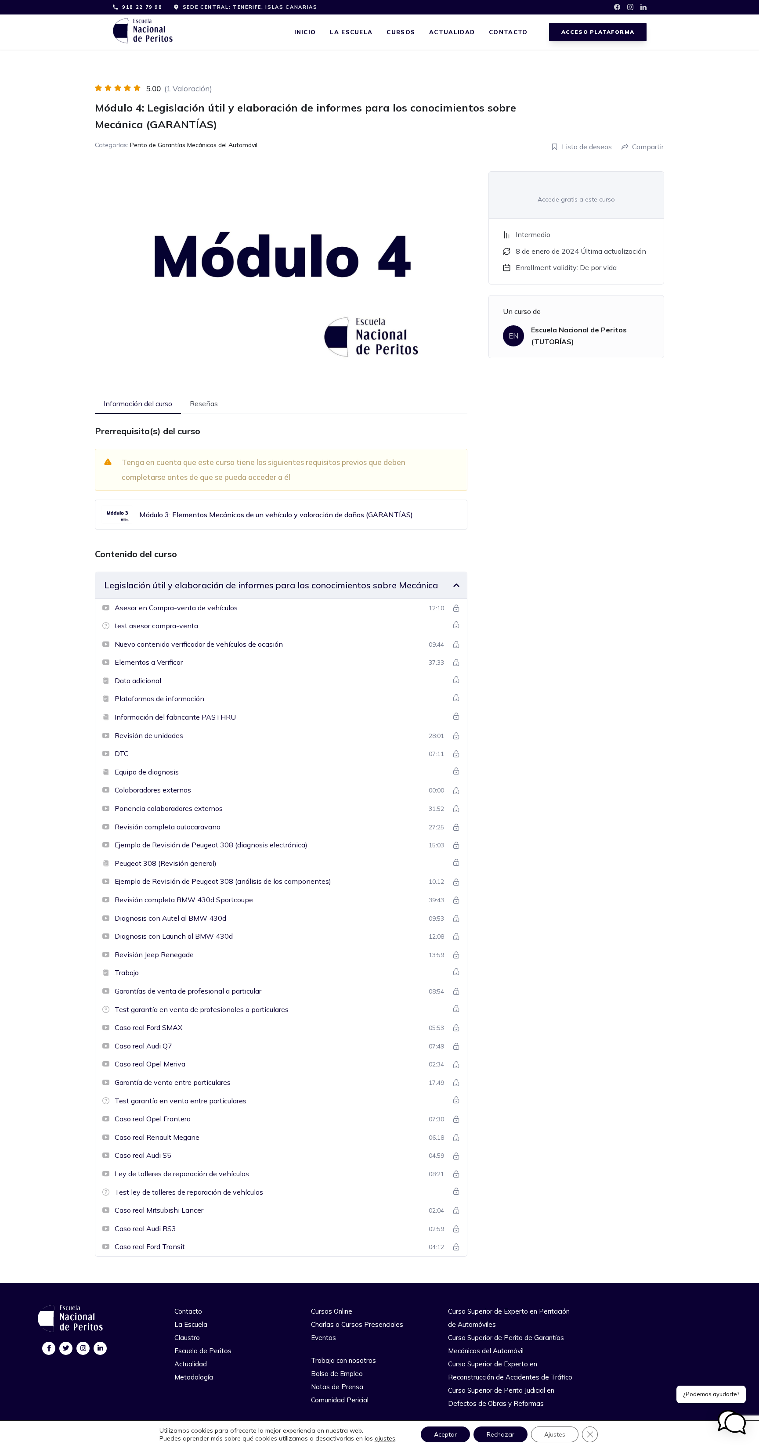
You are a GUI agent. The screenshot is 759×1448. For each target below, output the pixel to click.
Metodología (193, 1377)
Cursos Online (331, 1311)
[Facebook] (49, 1348)
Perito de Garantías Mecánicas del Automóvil (193, 145)
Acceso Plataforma (597, 32)
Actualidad (452, 32)
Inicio (305, 32)
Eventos (323, 1337)
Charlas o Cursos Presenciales (357, 1324)
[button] (732, 1422)
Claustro (187, 1337)
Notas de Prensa (337, 1387)
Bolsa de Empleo (337, 1373)
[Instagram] (83, 1348)
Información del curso (138, 403)
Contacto (508, 32)
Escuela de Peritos (202, 1351)
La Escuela (351, 32)
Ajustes (554, 1434)
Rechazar (500, 1434)
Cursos (401, 32)
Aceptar (445, 1434)
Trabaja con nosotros (343, 1360)
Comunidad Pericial (340, 1400)
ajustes (385, 1438)
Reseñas (204, 403)
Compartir (648, 146)
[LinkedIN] (100, 1348)
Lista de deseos (587, 146)
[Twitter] (66, 1348)
